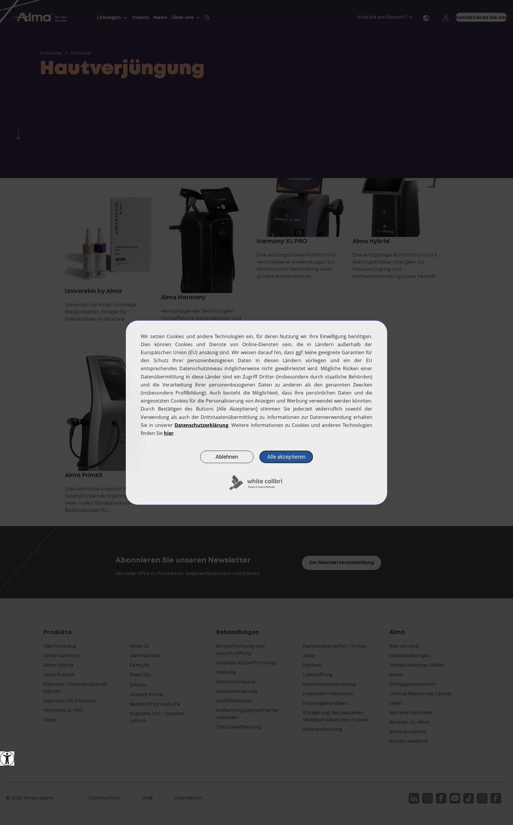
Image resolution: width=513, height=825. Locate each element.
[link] (7, 758)
